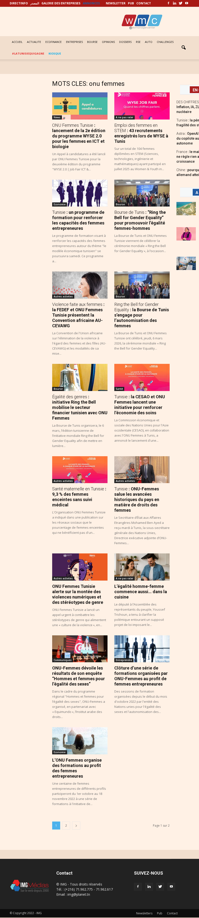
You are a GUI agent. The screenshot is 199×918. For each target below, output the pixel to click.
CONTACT (143, 3)
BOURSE (92, 42)
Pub (159, 913)
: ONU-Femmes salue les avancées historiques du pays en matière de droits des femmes (136, 499)
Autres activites (63, 296)
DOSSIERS (125, 42)
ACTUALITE (34, 42)
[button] (183, 48)
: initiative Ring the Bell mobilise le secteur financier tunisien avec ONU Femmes (80, 407)
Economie (60, 204)
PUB (131, 3)
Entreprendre (124, 660)
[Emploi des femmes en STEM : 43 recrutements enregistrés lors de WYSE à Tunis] (142, 106)
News (57, 117)
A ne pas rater (124, 117)
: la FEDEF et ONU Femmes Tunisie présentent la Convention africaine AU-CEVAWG (78, 315)
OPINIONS (108, 42)
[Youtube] (186, 3)
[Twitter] (180, 3)
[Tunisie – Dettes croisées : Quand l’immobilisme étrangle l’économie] (186, 263)
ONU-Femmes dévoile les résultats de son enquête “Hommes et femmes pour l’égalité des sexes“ (78, 676)
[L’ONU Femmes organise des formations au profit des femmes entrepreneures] (80, 740)
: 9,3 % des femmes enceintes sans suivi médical (79, 496)
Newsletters (144, 913)
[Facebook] (168, 3)
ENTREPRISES (74, 42)
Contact (172, 913)
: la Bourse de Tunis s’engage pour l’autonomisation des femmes (141, 315)
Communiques (63, 660)
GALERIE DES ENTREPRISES (60, 3)
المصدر (34, 3)
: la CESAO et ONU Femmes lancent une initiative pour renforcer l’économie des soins (139, 404)
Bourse (120, 204)
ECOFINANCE (53, 42)
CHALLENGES (165, 42)
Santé (119, 389)
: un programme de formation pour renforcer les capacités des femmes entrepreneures (78, 220)
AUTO (148, 42)
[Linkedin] (174, 3)
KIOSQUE (55, 53)
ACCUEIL (17, 42)
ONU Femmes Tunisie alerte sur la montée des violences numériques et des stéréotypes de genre (77, 594)
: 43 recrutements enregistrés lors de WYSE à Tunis (141, 133)
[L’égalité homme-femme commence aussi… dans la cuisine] (142, 567)
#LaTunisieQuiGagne (28, 53)
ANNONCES (91, 3)
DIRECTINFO (19, 3)
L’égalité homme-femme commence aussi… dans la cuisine (140, 591)
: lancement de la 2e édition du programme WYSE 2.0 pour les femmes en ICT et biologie (78, 136)
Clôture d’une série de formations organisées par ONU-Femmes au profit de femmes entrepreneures (141, 676)
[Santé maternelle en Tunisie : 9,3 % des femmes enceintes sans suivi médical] (80, 469)
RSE (138, 42)
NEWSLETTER (115, 3)
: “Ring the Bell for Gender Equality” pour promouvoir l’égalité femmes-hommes (140, 220)
